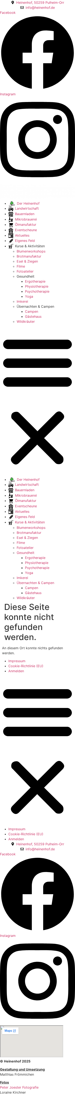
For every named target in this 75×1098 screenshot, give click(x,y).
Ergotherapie (35, 281)
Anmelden (16, 671)
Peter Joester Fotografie (19, 1087)
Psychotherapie (37, 291)
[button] (37, 400)
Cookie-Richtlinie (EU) (25, 666)
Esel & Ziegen (27, 261)
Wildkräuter (26, 321)
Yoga (29, 296)
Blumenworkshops (31, 251)
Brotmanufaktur (29, 256)
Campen (31, 311)
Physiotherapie (36, 286)
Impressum (16, 661)
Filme (21, 266)
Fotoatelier (25, 271)
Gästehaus (33, 316)
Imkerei (22, 301)
